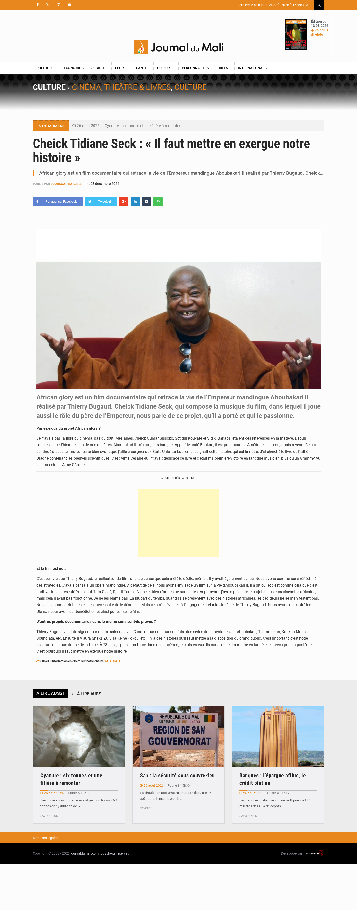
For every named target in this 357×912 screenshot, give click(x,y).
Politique (45, 68)
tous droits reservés (114, 853)
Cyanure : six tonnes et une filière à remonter (142, 125)
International (251, 68)
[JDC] (178, 47)
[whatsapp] (158, 201)
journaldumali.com (84, 853)
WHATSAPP (112, 661)
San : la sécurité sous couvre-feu (177, 775)
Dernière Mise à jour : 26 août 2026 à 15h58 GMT (273, 5)
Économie (73, 68)
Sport (121, 68)
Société (98, 68)
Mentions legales (45, 838)
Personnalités (195, 68)
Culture (164, 68)
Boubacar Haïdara (66, 184)
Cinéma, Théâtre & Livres (121, 87)
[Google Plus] (123, 201)
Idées (224, 68)
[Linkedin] (135, 201)
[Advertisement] (178, 523)
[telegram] (146, 201)
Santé (142, 68)
